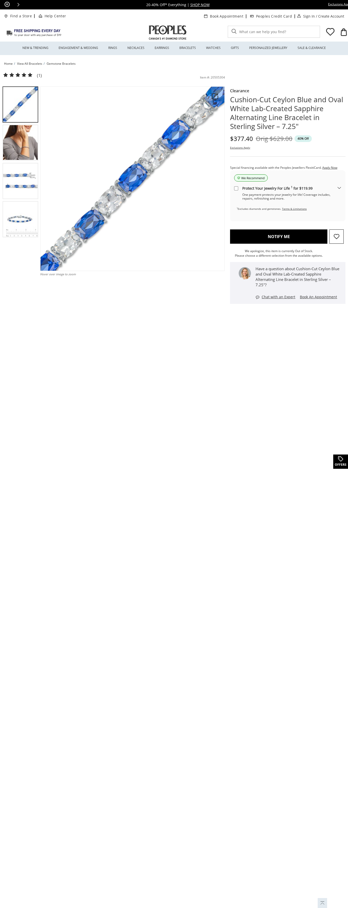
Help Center (55, 16)
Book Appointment (226, 16)
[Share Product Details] (215, 96)
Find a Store (21, 16)
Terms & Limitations (294, 209)
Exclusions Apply (240, 147)
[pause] (7, 5)
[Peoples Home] (168, 32)
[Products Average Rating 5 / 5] (18, 75)
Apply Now (329, 167)
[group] (20, 104)
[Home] (34, 32)
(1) (39, 75)
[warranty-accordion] (339, 188)
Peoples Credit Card (274, 16)
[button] (18, 5)
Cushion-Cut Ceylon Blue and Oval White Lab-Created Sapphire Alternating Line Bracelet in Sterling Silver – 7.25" (286, 113)
